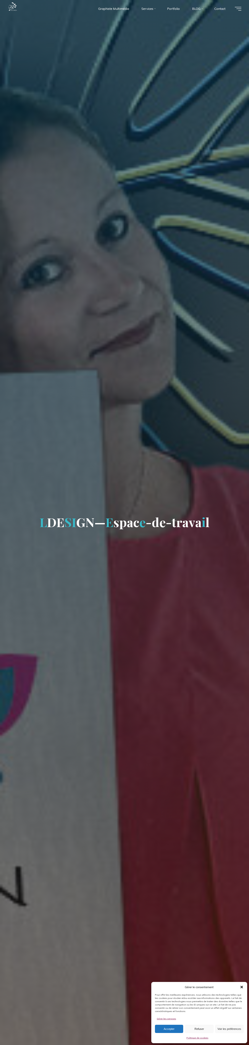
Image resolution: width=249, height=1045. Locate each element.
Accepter (169, 1028)
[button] (242, 987)
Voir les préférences (229, 1028)
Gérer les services (166, 1018)
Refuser (199, 1028)
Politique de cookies (197, 1037)
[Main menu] (238, 9)
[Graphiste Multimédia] (20, 8)
